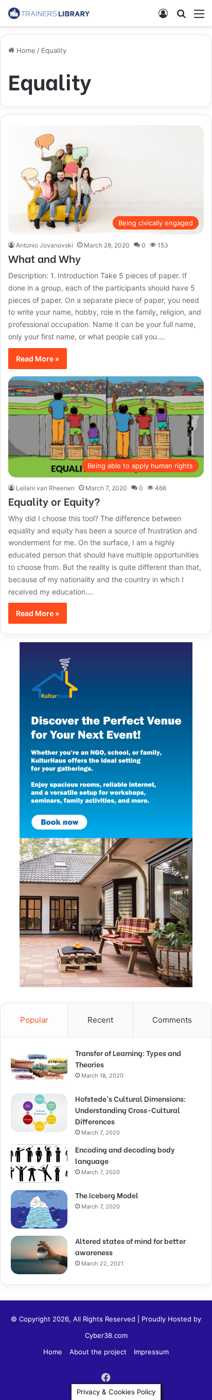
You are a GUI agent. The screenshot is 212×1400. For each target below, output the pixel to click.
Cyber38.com (106, 1335)
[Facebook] (106, 1377)
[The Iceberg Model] (39, 1209)
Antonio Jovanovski (44, 245)
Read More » (37, 358)
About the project (98, 1352)
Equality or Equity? (54, 500)
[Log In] (163, 17)
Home (25, 50)
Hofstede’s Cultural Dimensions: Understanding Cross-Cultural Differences (130, 1109)
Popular (34, 1020)
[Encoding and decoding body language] (39, 1163)
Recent (100, 1020)
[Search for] (181, 17)
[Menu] (199, 17)
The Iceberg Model (106, 1195)
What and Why (44, 258)
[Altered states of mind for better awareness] (39, 1255)
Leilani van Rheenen (45, 488)
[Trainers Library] (49, 13)
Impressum (151, 1352)
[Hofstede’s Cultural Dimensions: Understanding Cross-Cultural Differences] (39, 1113)
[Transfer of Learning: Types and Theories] (39, 1067)
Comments (172, 1020)
